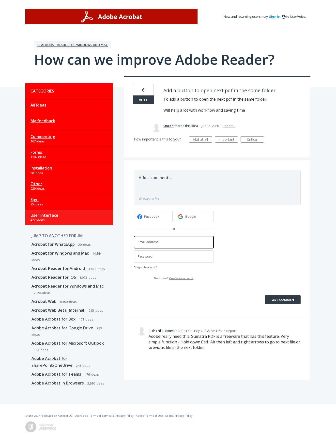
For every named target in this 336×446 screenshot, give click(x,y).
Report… (229, 125)
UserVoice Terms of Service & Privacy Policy (104, 415)
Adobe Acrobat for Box (53, 319)
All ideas (38, 105)
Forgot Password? (146, 267)
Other (36, 183)
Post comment (283, 299)
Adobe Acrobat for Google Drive (62, 328)
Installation (41, 168)
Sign (35, 199)
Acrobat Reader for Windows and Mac (67, 286)
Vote (143, 100)
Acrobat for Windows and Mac (60, 253)
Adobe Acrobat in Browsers (58, 383)
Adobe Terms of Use (149, 415)
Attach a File (151, 198)
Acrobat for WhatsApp (53, 244)
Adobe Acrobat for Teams (56, 374)
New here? (173, 278)
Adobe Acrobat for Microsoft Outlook (67, 343)
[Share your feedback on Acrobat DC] (111, 16)
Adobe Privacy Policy (179, 415)
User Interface (44, 215)
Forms (36, 152)
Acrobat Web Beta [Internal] (58, 310)
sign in (274, 16)
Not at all (202, 140)
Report (231, 330)
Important (228, 140)
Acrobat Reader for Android (58, 268)
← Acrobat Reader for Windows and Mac (72, 45)
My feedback (43, 120)
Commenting (43, 136)
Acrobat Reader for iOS (54, 277)
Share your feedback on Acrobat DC (49, 415)
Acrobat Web (44, 301)
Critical (255, 140)
